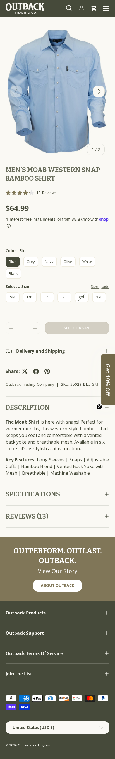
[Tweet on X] (24, 371)
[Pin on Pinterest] (47, 371)
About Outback (57, 585)
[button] (94, 8)
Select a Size (17, 286)
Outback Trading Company (30, 384)
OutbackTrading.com (34, 745)
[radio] (13, 262)
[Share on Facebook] (36, 371)
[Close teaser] (99, 407)
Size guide (100, 286)
